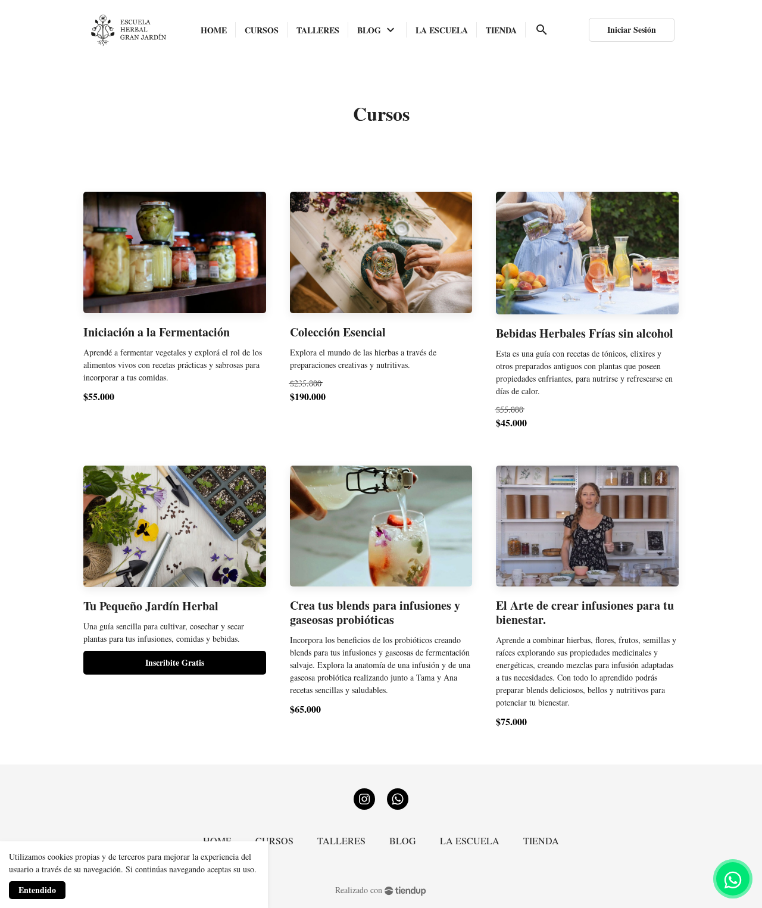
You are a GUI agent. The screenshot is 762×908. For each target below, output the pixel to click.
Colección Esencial (338, 332)
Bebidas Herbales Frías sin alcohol (584, 333)
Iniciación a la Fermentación (156, 332)
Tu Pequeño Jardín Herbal (150, 606)
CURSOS (274, 840)
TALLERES (341, 840)
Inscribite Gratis (174, 662)
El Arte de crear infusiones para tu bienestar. (585, 612)
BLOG (402, 840)
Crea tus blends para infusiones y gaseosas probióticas (375, 612)
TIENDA (541, 840)
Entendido (37, 890)
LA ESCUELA (469, 840)
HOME (217, 840)
